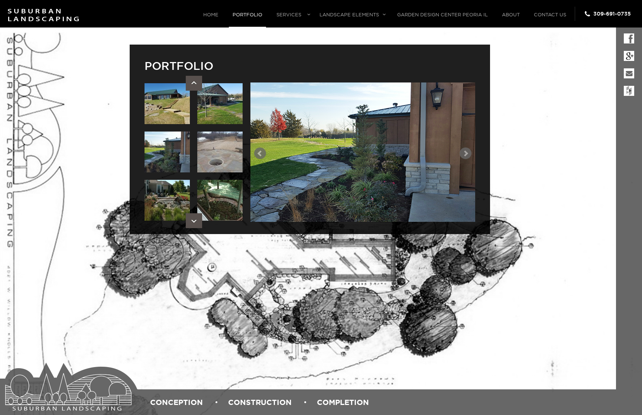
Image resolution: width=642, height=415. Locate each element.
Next (194, 220)
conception (176, 402)
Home (210, 14)
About (511, 14)
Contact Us (550, 14)
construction (260, 402)
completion (343, 402)
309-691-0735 (612, 14)
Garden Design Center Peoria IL (442, 14)
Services (288, 14)
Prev (194, 83)
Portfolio (247, 14)
